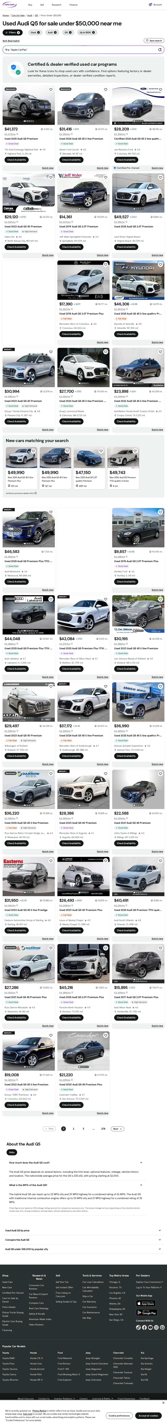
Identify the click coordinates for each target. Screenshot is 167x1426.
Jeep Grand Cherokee (96, 1363)
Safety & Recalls (37, 1313)
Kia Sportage (147, 1358)
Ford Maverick (65, 1358)
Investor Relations (63, 1398)
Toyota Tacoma (9, 1369)
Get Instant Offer (64, 1287)
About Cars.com (26, 1398)
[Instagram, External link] (156, 1327)
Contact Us (44, 1398)
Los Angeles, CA (117, 1292)
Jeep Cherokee (93, 1379)
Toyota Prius (8, 1363)
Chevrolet (118, 1352)
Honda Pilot (36, 1374)
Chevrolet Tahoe (121, 1377)
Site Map (87, 1317)
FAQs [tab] (12, 1152)
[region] (83, 1412)
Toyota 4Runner (10, 1379)
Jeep (88, 1352)
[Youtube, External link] (150, 1327)
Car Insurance (90, 1307)
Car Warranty (89, 1301)
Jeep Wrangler (92, 1358)
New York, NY (115, 1314)
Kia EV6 (144, 1379)
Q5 (36, 15)
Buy (30, 4)
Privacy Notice (39, 1410)
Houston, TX (115, 1287)
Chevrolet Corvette (123, 1358)
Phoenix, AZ (115, 1298)
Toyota (5, 1352)
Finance (73, 4)
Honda (33, 1352)
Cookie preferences (119, 1415)
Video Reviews (36, 1324)
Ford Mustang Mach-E (69, 1374)
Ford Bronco (64, 1363)
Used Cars (7, 1282)
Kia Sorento (146, 1363)
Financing (7, 1330)
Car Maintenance (91, 1312)
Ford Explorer (64, 1379)
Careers (84, 1398)
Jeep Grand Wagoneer (96, 1374)
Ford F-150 (63, 1369)
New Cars (7, 1287)
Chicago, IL (114, 1282)
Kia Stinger (146, 1369)
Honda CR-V (36, 1358)
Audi (29, 15)
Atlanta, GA (114, 1303)
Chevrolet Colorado (123, 1383)
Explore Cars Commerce (148, 1282)
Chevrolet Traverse (122, 1372)
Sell (42, 4)
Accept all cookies (148, 1415)
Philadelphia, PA (117, 1309)
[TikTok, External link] (138, 1327)
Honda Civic (36, 1363)
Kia (142, 1352)
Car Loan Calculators (93, 1282)
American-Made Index (40, 1319)
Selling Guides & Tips (66, 1301)
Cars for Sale (18, 15)
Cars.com (27, 1414)
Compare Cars (36, 1302)
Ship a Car (88, 1296)
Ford (60, 1352)
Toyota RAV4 (8, 1358)
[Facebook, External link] (144, 1327)
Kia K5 (144, 1374)
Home (6, 15)
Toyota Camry (9, 1374)
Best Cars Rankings (38, 1308)
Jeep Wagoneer (93, 1369)
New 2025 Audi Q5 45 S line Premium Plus (20, 479)
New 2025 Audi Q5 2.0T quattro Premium (86, 479)
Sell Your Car (62, 1282)
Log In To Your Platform (147, 1287)
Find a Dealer (9, 1307)
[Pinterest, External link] (162, 1327)
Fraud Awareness (126, 1398)
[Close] (163, 1402)
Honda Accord (37, 1369)
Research (56, 4)
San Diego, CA (116, 1319)
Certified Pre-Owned (12, 1292)
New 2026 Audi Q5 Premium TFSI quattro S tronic (123, 479)
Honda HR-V (36, 1379)
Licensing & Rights (101, 1398)
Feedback (145, 1398)
